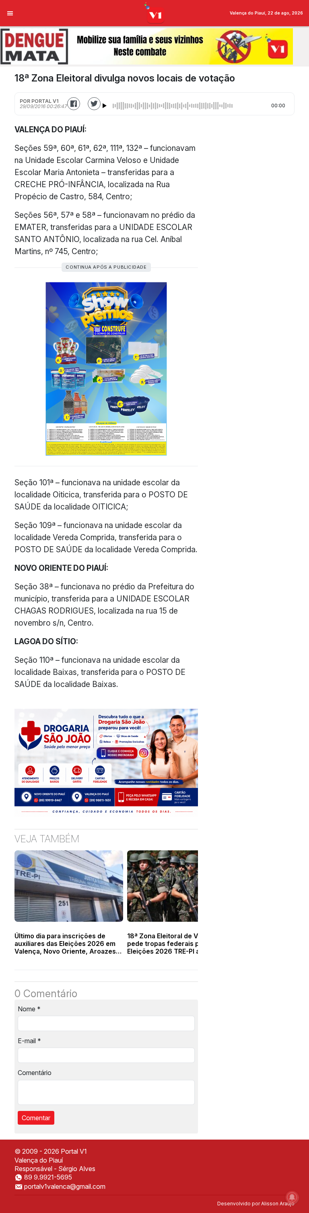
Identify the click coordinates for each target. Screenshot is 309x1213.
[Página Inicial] (154, 12)
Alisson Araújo (278, 1203)
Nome (29, 1009)
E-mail (29, 1040)
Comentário (35, 1072)
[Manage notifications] (292, 1197)
